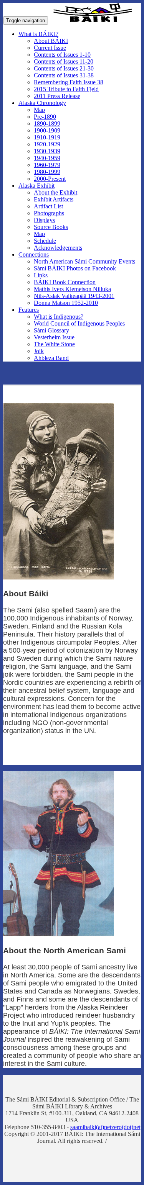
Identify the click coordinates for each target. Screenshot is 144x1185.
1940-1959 (47, 158)
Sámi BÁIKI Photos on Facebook (75, 268)
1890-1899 (47, 123)
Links (41, 275)
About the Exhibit (55, 192)
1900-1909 (47, 130)
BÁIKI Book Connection (65, 282)
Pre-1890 (45, 116)
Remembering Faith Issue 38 (68, 82)
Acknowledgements (58, 247)
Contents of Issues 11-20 (63, 61)
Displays (44, 220)
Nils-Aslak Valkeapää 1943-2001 (74, 296)
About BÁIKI (51, 41)
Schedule (45, 240)
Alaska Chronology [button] (42, 103)
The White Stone (54, 344)
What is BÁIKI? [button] (38, 34)
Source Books (51, 227)
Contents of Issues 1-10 (62, 54)
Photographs (49, 213)
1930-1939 (47, 151)
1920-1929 (47, 144)
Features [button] (28, 309)
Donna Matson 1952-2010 (66, 303)
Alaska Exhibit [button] (36, 185)
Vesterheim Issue (54, 337)
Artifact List (48, 206)
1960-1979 (47, 165)
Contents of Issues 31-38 (64, 75)
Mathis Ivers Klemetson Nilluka (72, 289)
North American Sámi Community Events (84, 261)
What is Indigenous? (58, 316)
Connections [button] (33, 254)
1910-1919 (47, 137)
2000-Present (50, 178)
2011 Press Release (57, 96)
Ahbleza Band (51, 358)
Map (39, 109)
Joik (39, 351)
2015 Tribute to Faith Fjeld (66, 89)
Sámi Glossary (51, 330)
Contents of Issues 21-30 (64, 68)
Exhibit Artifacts (53, 199)
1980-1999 (47, 172)
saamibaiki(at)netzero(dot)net (105, 1127)
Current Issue (50, 47)
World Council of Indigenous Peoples (79, 323)
